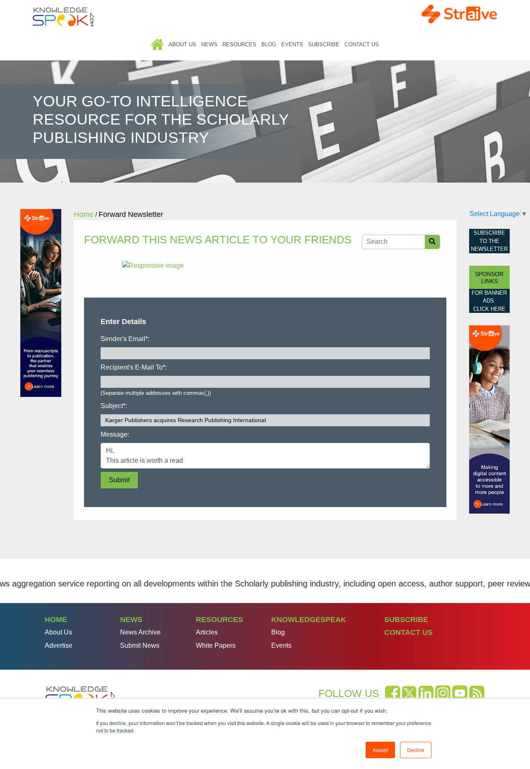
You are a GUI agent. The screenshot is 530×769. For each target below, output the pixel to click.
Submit (119, 479)
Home (157, 44)
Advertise (58, 645)
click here (489, 309)
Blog (268, 44)
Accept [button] (380, 749)
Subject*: (114, 405)
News (209, 44)
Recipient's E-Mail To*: (134, 367)
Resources (239, 44)
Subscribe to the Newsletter (489, 241)
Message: (115, 434)
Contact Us (361, 44)
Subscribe (324, 44)
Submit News (139, 645)
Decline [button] (415, 749)
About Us (182, 44)
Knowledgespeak (308, 619)
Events (292, 44)
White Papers (216, 645)
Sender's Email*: (125, 338)
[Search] (432, 242)
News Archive (140, 632)
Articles (207, 632)
